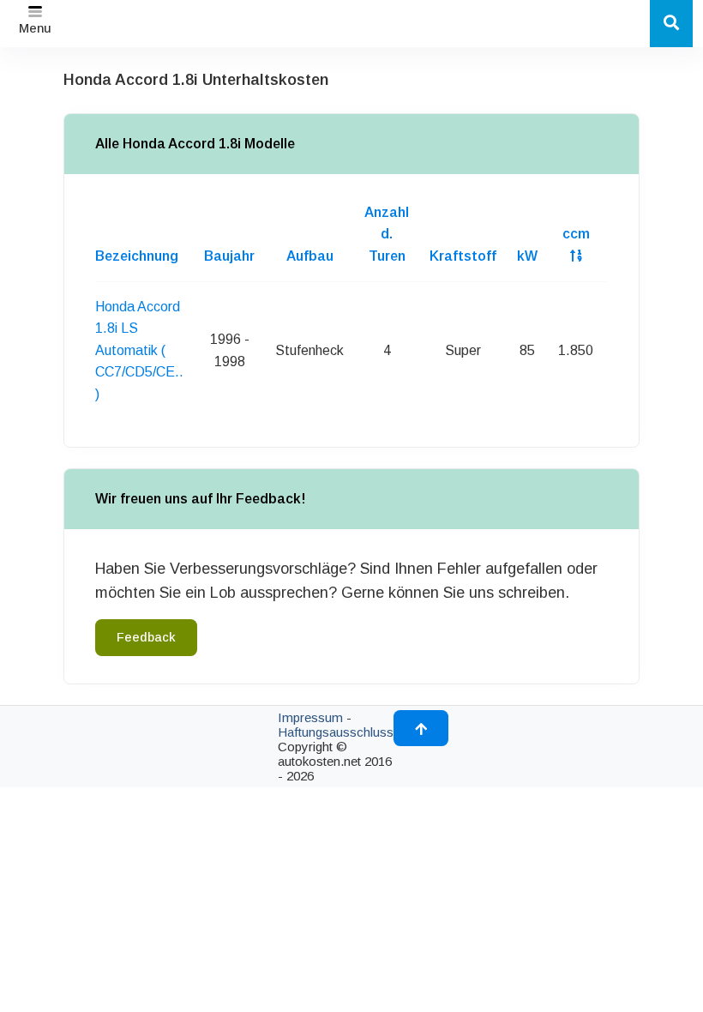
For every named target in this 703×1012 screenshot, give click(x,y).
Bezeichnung (136, 256)
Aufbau (309, 256)
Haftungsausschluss (336, 732)
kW (527, 256)
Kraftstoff (463, 256)
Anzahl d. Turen (386, 234)
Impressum (310, 717)
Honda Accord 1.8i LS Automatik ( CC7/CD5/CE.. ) (139, 350)
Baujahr (229, 256)
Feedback (146, 637)
